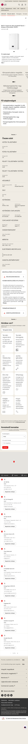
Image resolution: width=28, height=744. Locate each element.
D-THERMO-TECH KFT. (9, 568)
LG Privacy (17, 705)
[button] (13, 95)
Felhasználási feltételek (6, 702)
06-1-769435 (6, 626)
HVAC (14, 8)
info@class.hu (7, 558)
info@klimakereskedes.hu (9, 523)
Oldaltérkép (4, 700)
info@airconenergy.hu (8, 506)
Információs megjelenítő (8, 673)
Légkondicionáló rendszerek (9, 682)
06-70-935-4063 (7, 574)
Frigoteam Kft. (7, 603)
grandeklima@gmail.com (9, 645)
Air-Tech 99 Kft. (7, 516)
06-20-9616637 (7, 556)
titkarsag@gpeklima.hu (8, 627)
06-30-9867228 (7, 487)
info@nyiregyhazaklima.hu (9, 575)
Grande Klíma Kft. (8, 638)
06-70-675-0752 (7, 643)
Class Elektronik (8, 551)
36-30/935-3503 (7, 608)
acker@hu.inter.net (8, 489)
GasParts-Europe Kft (9, 620)
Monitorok (4, 677)
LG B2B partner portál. (20, 422)
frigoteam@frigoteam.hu (9, 610)
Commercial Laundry (7, 686)
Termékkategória (5, 433)
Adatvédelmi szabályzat (14, 700)
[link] (14, 462)
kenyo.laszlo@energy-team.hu (10, 593)
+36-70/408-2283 (8, 591)
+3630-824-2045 (7, 539)
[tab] (3, 14)
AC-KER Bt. (6, 482)
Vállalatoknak (8, 8)
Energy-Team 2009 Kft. (9, 586)
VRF (18, 8)
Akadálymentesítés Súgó (7, 705)
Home (2, 8)
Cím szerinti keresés (6, 440)
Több (2, 62)
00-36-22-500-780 (8, 504)
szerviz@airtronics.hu (8, 541)
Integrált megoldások (8, 1)
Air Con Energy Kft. (8, 499)
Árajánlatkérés (15, 1)
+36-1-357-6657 (7, 522)
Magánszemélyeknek (23, 1)
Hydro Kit (23, 8)
